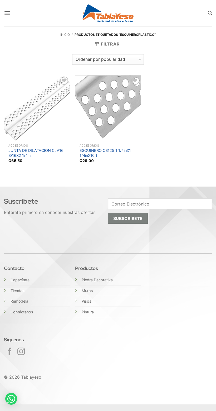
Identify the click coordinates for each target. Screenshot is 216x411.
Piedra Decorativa (97, 280)
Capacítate (20, 280)
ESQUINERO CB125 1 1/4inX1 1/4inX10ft (105, 153)
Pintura (88, 312)
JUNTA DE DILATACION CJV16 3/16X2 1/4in (35, 153)
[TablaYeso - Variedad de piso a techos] (108, 13)
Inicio (65, 35)
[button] (7, 13)
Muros (87, 290)
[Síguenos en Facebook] (9, 352)
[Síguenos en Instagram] (21, 352)
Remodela (19, 301)
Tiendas (17, 290)
